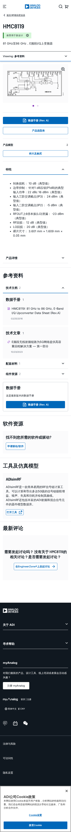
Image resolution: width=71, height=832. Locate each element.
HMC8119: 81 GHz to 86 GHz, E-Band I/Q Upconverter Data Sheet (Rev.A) (38, 311)
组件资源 (13, 374)
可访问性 (8, 758)
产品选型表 (38, 130)
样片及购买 (35, 153)
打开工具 (12, 512)
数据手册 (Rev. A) (38, 120)
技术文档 (13, 288)
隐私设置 (8, 772)
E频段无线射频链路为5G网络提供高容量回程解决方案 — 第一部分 (36, 344)
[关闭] (67, 791)
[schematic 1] (35, 84)
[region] (35, 809)
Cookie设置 (35, 815)
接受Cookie (35, 825)
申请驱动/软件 (15, 446)
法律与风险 (9, 743)
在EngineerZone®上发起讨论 (32, 566)
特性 (9, 169)
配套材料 (13, 363)
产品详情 (11, 258)
